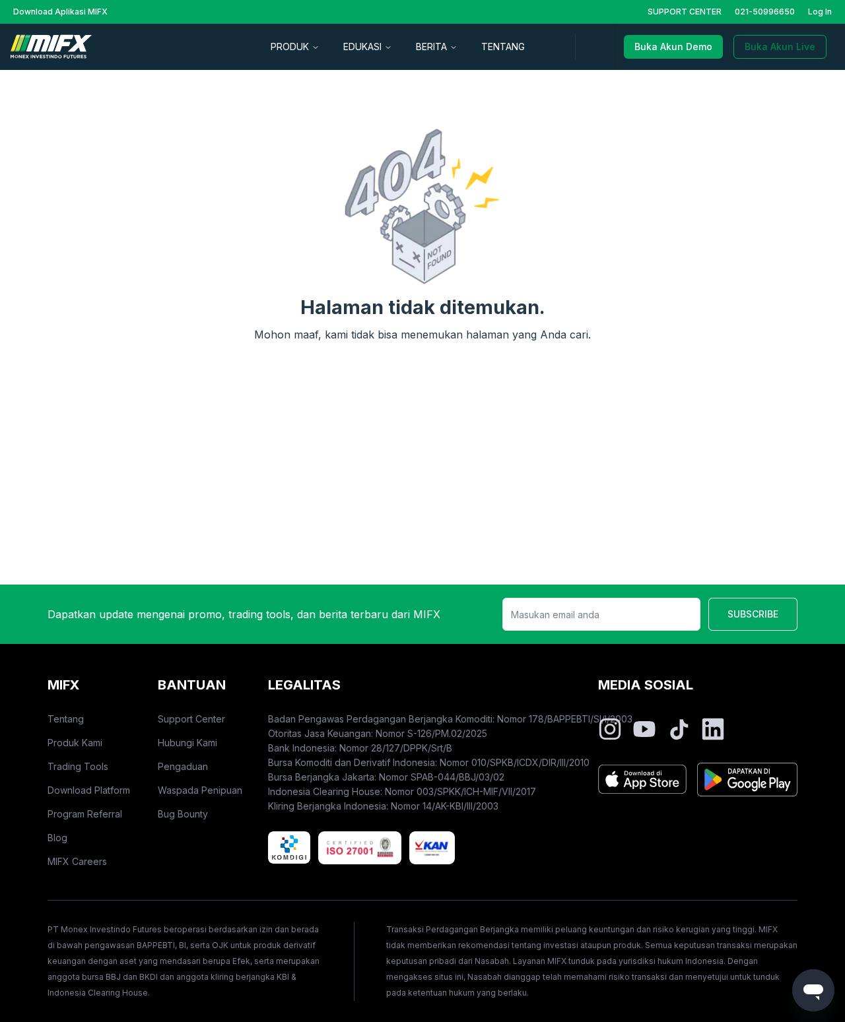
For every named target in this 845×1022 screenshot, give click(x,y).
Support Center (191, 718)
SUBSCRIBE (752, 614)
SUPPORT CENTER (685, 11)
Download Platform (89, 790)
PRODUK (290, 46)
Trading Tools (78, 766)
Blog (57, 837)
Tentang (66, 718)
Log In (820, 11)
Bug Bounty (183, 813)
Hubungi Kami (187, 742)
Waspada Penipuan (200, 790)
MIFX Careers (77, 861)
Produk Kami (75, 742)
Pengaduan (183, 766)
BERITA (431, 46)
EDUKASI (362, 46)
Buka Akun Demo (673, 46)
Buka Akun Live (780, 46)
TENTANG (503, 46)
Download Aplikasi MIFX (60, 11)
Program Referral (85, 813)
